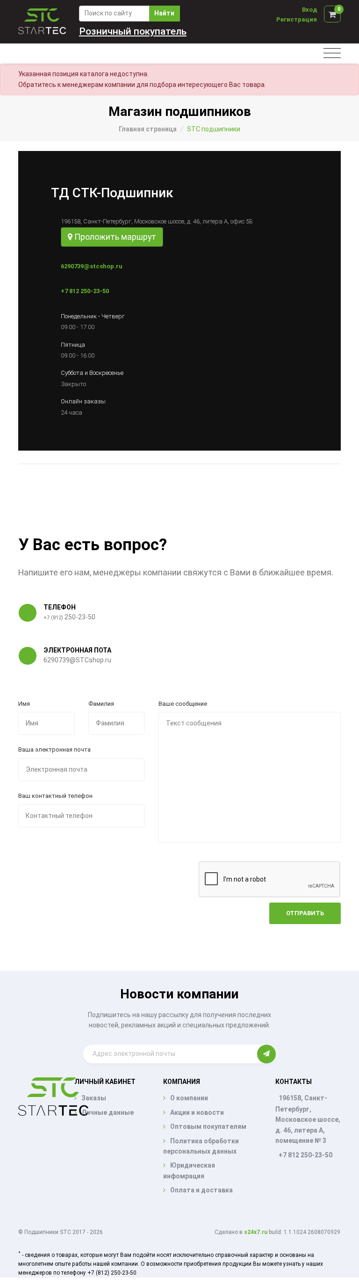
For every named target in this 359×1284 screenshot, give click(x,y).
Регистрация (296, 19)
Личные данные (107, 1112)
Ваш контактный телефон (55, 795)
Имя (24, 703)
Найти (164, 13)
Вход (309, 9)
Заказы (93, 1098)
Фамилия (101, 703)
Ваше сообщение (182, 703)
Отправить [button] (305, 913)
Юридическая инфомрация (189, 1170)
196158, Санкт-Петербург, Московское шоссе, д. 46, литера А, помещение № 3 (307, 1119)
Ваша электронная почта (54, 749)
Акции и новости (197, 1112)
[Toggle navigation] (332, 53)
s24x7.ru (255, 1232)
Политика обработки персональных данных (201, 1146)
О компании (189, 1098)
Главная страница (148, 129)
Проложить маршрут (114, 237)
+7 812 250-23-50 (85, 290)
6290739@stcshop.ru (91, 266)
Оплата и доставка (201, 1190)
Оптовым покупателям (208, 1126)
